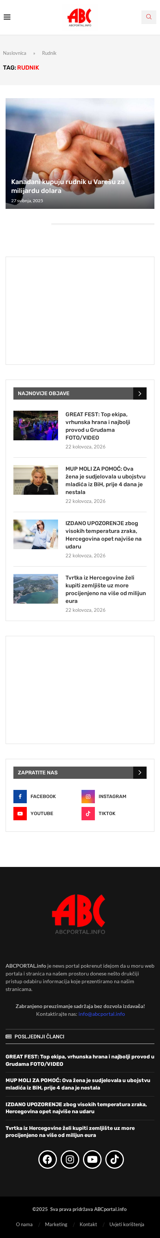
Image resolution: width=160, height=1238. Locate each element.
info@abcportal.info (102, 1014)
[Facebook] (47, 1159)
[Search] (148, 17)
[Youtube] (92, 1159)
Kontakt (88, 1224)
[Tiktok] (114, 1159)
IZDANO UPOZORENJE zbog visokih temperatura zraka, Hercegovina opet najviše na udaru (103, 535)
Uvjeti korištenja (126, 1224)
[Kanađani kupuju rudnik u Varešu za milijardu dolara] (80, 153)
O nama (24, 1224)
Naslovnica (14, 53)
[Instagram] (70, 1159)
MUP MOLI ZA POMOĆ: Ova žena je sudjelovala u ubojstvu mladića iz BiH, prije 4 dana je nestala (105, 480)
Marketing (56, 1224)
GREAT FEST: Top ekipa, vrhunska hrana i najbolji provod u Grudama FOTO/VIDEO (97, 426)
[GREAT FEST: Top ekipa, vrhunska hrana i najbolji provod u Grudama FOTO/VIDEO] (35, 425)
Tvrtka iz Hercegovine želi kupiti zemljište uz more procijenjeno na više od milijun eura (105, 589)
